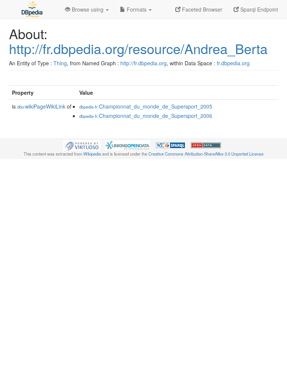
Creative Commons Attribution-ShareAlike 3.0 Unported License (205, 154)
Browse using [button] (87, 9)
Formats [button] (136, 9)
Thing (60, 63)
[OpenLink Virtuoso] (82, 145)
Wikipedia (92, 154)
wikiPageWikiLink (41, 106)
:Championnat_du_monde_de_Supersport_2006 (145, 115)
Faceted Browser (201, 9)
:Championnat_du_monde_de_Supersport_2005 (145, 106)
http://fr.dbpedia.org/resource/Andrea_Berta (138, 48)
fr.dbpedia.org (233, 63)
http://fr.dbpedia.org (143, 63)
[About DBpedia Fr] (31, 9)
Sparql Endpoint (258, 9)
